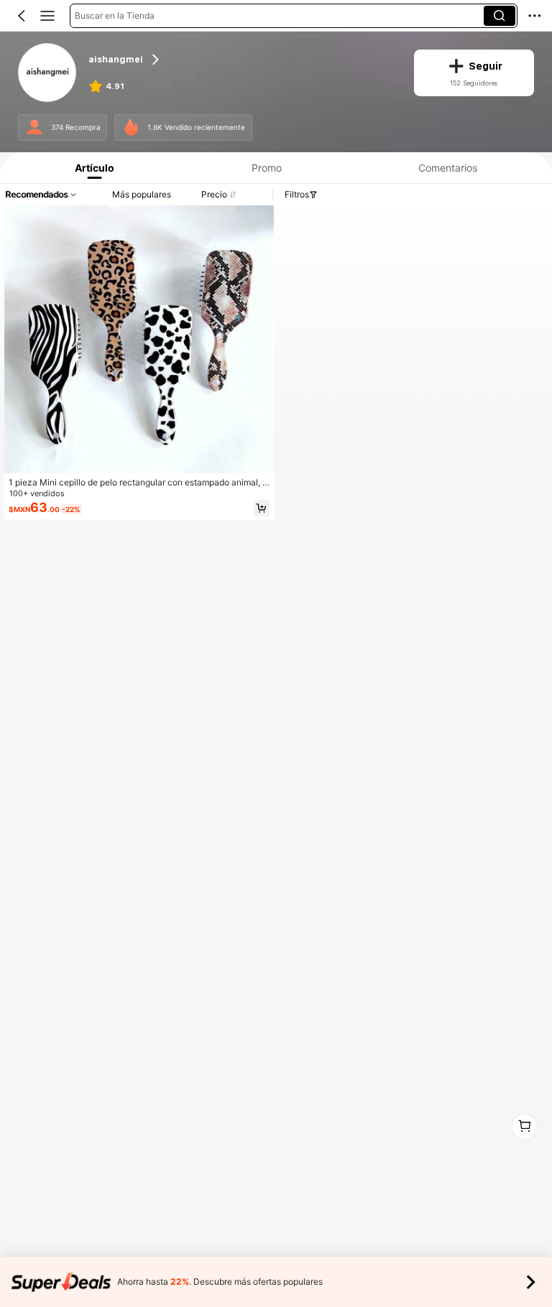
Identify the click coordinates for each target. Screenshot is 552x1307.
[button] (21, 16)
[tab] (91, 167)
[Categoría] (47, 16)
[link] (48, 73)
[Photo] (34, 127)
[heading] (242, 60)
